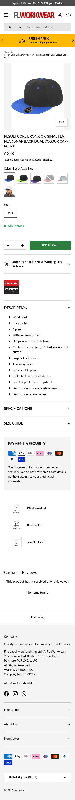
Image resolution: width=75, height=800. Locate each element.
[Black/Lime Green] (22, 178)
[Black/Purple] (35, 178)
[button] (68, 14)
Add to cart (50, 245)
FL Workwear (18, 790)
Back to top (37, 617)
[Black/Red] (49, 178)
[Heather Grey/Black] (62, 178)
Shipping (23, 159)
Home (7, 52)
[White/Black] (9, 191)
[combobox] (37, 27)
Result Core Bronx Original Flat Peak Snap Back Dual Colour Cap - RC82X (36, 56)
